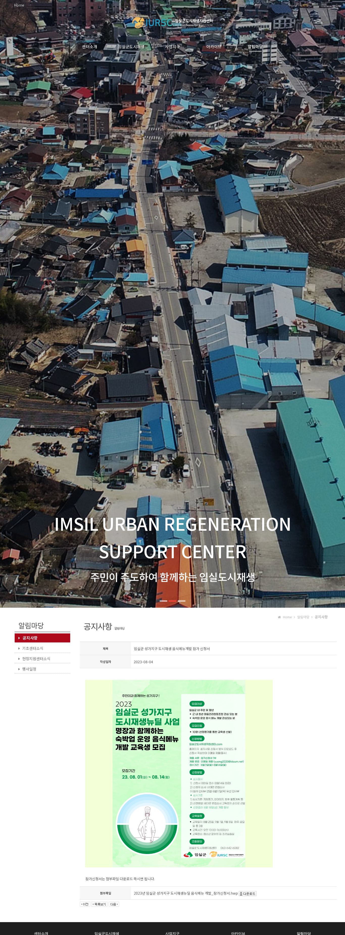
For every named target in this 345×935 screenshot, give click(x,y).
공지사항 (30, 638)
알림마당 (255, 46)
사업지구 (172, 46)
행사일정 (29, 669)
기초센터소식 (32, 648)
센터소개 (89, 46)
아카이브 (213, 46)
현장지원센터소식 (36, 658)
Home (19, 5)
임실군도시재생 (131, 46)
